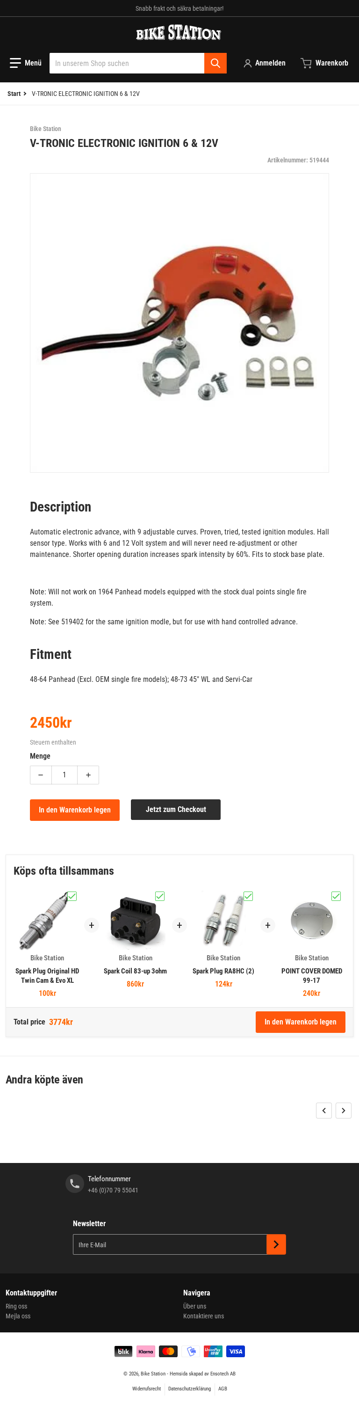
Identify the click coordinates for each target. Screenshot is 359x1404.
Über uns (194, 1306)
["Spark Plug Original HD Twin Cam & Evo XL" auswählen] (72, 896)
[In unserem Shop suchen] (215, 63)
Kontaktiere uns (203, 1316)
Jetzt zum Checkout (176, 809)
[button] (26, 63)
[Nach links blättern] (324, 1111)
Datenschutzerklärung (189, 1389)
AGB (222, 1389)
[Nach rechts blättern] (344, 1111)
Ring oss (16, 1306)
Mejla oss (18, 1316)
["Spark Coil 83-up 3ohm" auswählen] (160, 896)
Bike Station (153, 1374)
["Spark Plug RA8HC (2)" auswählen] (248, 896)
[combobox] (138, 63)
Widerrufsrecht (146, 1389)
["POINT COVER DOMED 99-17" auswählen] (336, 896)
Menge (40, 756)
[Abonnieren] (276, 1244)
